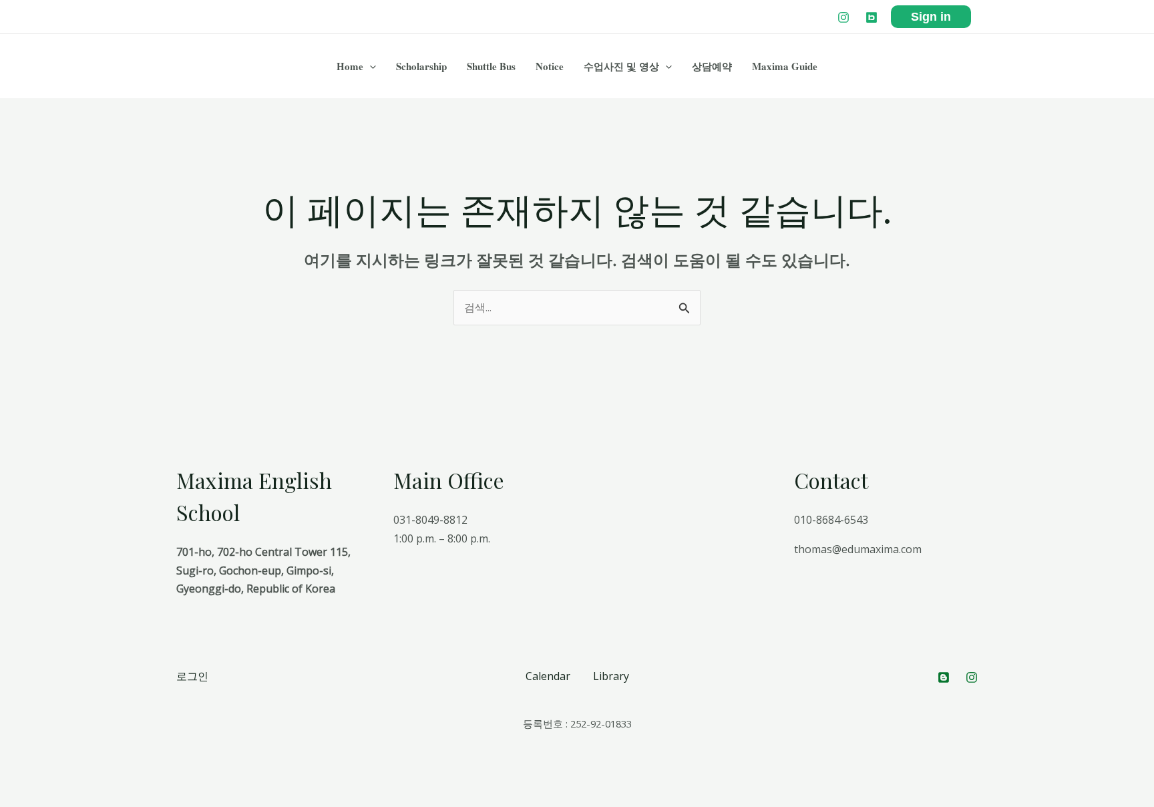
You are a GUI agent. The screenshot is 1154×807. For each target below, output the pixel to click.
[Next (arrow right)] (42, 800)
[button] (369, 66)
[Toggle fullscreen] (72, 781)
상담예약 (712, 66)
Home (350, 66)
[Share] (42, 781)
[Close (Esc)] (13, 781)
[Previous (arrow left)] (13, 800)
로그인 (192, 676)
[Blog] (872, 17)
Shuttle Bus (491, 66)
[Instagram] (843, 17)
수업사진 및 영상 (621, 66)
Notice (550, 66)
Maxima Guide (784, 66)
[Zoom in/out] (101, 781)
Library (611, 676)
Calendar (548, 676)
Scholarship (421, 66)
